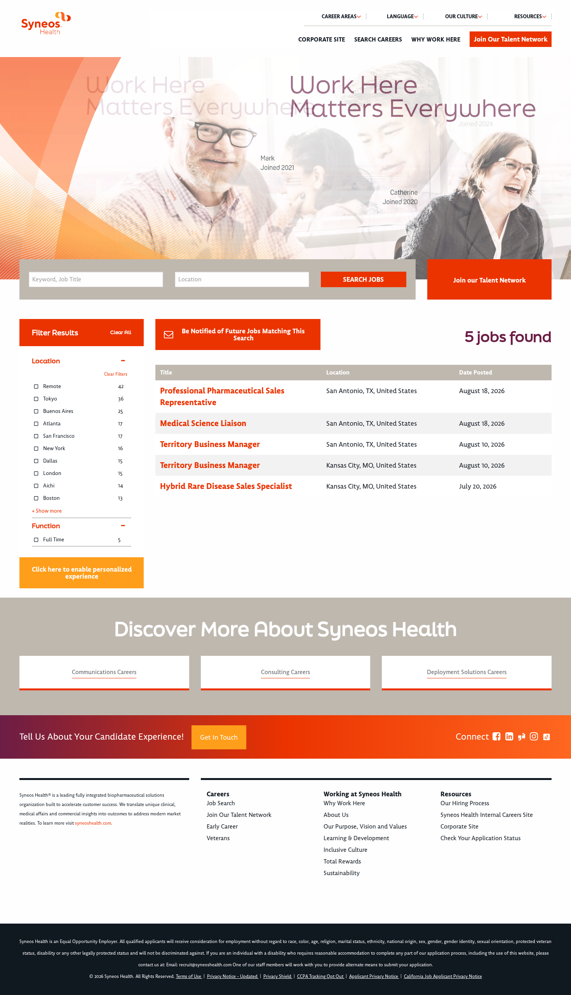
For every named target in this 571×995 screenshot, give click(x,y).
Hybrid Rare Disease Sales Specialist (226, 486)
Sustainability (342, 873)
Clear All (120, 332)
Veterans (218, 838)
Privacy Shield (277, 976)
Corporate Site (321, 39)
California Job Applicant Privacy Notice (443, 976)
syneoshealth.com (93, 823)
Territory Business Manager (210, 444)
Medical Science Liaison (203, 423)
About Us (336, 815)
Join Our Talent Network (510, 39)
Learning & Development (356, 838)
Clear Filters (115, 374)
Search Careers (378, 39)
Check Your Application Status (480, 838)
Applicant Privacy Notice (374, 976)
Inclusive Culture (345, 850)
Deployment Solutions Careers (467, 672)
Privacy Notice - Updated (233, 976)
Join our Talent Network (489, 280)
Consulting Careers (285, 672)
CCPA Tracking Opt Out (321, 976)
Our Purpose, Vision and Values (365, 826)
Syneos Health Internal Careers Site (486, 815)
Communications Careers (104, 672)
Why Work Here (435, 39)
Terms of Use (189, 976)
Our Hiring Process (464, 803)
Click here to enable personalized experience (82, 573)
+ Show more (47, 511)
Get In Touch (219, 737)
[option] (285, 168)
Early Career (222, 826)
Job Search (221, 803)
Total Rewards (342, 861)
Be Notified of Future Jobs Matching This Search (243, 334)
